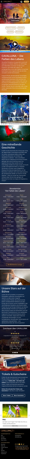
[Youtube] (19, 444)
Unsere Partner (4, 447)
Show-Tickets (7, 395)
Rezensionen (19, 31)
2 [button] (14, 352)
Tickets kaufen (15, 20)
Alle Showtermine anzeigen (15, 264)
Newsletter (3, 438)
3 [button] (15, 352)
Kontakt (2, 437)
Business (3, 444)
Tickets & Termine (10, 27)
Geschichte (10, 31)
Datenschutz (4, 452)
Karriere (3, 450)
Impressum (3, 453)
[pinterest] (21, 444)
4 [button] (17, 352)
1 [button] (12, 352)
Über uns (3, 445)
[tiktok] (23, 444)
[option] (15, 13)
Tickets (26, 1)
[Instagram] (17, 444)
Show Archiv (4, 440)
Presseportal (18, 435)
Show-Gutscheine (19, 395)
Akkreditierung (18, 437)
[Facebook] (15, 444)
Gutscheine (21, 27)
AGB (2, 449)
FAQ (2, 435)
